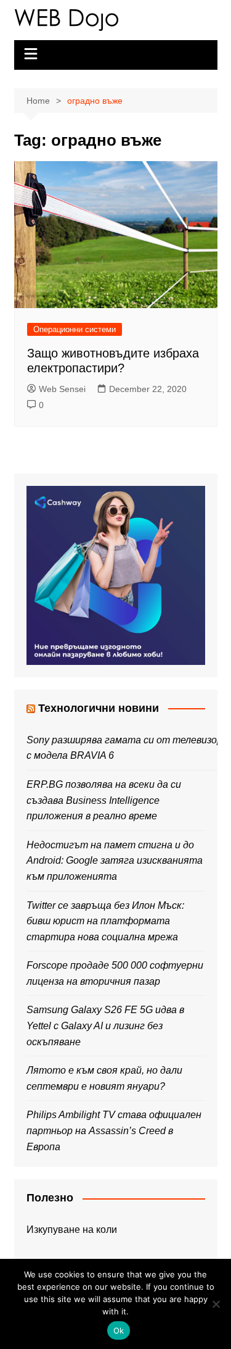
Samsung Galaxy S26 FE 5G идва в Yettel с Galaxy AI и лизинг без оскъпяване (105, 1025)
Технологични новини (98, 708)
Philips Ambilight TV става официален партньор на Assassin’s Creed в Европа (113, 1130)
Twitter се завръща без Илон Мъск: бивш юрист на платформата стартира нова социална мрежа (105, 921)
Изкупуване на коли (71, 1229)
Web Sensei (62, 389)
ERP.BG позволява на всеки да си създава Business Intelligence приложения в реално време (103, 800)
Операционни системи (74, 329)
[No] (215, 1304)
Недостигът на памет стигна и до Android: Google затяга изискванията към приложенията (114, 861)
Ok (118, 1330)
